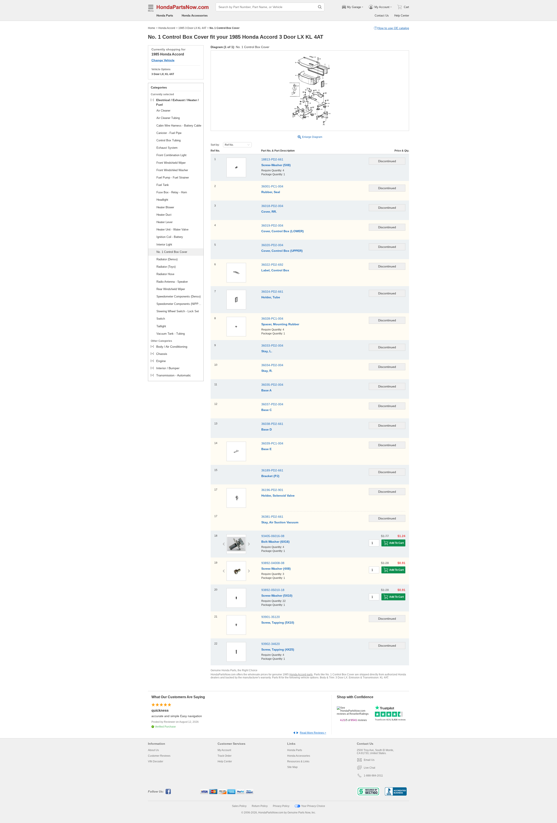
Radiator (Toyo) (166, 266)
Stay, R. (266, 370)
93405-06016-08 (272, 536)
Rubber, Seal (270, 192)
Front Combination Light (171, 155)
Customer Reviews (159, 755)
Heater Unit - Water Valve (172, 229)
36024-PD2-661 (272, 291)
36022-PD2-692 (272, 264)
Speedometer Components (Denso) (178, 296)
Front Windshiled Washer (172, 170)
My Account (224, 750)
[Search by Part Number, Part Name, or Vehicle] (319, 7)
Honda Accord (166, 28)
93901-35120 (270, 617)
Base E (266, 449)
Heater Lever (164, 222)
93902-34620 (270, 644)
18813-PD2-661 (272, 159)
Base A (266, 390)
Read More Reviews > (313, 732)
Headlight (162, 199)
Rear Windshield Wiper (170, 289)
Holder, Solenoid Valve (278, 495)
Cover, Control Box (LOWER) (282, 231)
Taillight (161, 326)
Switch (160, 318)
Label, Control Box (275, 270)
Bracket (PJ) (270, 476)
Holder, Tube (270, 297)
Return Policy (260, 806)
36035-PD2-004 (272, 384)
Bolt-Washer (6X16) (275, 541)
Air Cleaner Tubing (168, 118)
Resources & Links (298, 761)
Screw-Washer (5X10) (276, 595)
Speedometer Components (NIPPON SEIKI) (179, 303)
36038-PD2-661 (272, 424)
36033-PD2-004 (272, 345)
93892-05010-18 (272, 590)
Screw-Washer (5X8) (276, 165)
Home (151, 28)
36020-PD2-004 (272, 245)
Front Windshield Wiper (171, 162)
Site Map (292, 767)
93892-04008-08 (272, 563)
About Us (153, 750)
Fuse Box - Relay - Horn (171, 192)
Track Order (225, 755)
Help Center (401, 15)
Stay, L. (266, 351)
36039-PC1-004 (272, 443)
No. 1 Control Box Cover (171, 252)
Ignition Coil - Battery (169, 237)
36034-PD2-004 (272, 365)
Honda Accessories (195, 15)
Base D (266, 429)
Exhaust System (167, 147)
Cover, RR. (269, 211)
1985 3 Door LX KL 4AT (192, 28)
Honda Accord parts (301, 674)
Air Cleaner (163, 110)
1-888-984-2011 (373, 775)
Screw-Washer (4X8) (276, 568)
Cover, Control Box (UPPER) (282, 250)
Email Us (369, 759)
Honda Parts (164, 15)
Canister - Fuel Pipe (168, 133)
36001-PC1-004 (272, 186)
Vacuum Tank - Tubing (170, 333)
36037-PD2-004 (272, 404)
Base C (266, 410)
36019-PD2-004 (272, 225)
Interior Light (164, 244)
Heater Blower (165, 207)
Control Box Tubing (168, 140)
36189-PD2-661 (272, 470)
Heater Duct (163, 214)
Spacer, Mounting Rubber (280, 324)
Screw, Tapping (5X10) (277, 622)
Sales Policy (239, 806)
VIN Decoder (155, 761)
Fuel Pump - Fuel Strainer (172, 177)
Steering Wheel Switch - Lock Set (177, 311)
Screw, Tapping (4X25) (277, 649)
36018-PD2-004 (272, 206)
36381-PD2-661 (272, 516)
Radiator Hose (165, 274)
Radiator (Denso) (167, 259)
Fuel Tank (162, 185)
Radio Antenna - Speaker (172, 281)
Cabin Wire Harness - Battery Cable (178, 125)
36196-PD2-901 (272, 490)
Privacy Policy (281, 806)
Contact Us (382, 15)
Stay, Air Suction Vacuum (279, 522)
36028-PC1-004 (272, 318)
